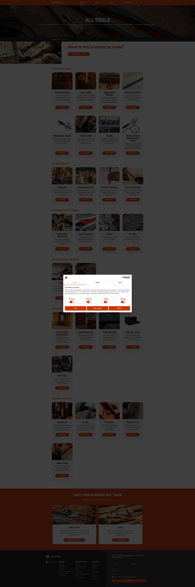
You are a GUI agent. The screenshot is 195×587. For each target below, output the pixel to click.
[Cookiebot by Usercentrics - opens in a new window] (123, 277)
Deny (75, 308)
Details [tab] (97, 282)
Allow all (119, 308)
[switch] (89, 302)
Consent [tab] (74, 282)
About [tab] (120, 282)
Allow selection (97, 308)
